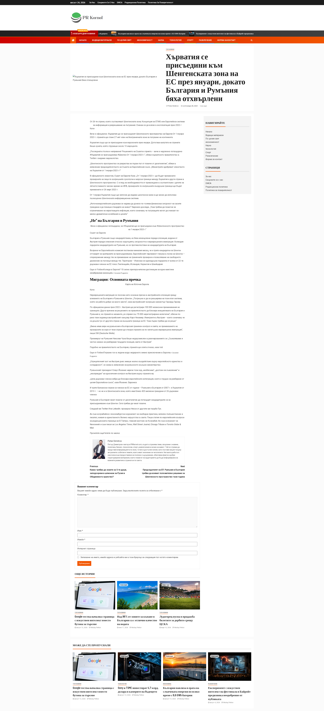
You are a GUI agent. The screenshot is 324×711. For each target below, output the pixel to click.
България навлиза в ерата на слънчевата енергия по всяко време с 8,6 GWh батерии (123, 33)
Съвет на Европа (122, 176)
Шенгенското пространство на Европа (154, 134)
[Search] (251, 40)
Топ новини (170, 49)
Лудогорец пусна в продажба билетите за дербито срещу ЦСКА (177, 620)
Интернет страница (86, 548)
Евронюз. (132, 382)
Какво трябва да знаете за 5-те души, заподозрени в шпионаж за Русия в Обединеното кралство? (108, 471)
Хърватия (112, 134)
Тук (159, 409)
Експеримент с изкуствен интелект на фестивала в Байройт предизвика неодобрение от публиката (207, 33)
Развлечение (205, 40)
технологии (122, 684)
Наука (161, 40)
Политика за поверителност (160, 3)
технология (175, 40)
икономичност (145, 40)
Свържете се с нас (106, 3)
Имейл (81, 539)
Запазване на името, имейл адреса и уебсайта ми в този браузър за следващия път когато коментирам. (129, 557)
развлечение (212, 684)
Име (80, 531)
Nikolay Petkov (96, 627)
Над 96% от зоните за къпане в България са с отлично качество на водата (137, 620)
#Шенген (121, 155)
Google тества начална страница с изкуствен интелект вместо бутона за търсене (94, 620)
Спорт (190, 40)
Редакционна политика (135, 3)
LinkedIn (116, 409)
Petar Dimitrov (173, 106)
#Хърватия (95, 155)
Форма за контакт (226, 40)
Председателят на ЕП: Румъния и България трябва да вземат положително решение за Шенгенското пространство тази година (163, 471)
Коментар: (82, 495)
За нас (92, 3)
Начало (83, 40)
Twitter (105, 409)
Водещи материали (102, 40)
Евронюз (136, 207)
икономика (167, 684)
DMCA (119, 3)
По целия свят (124, 40)
